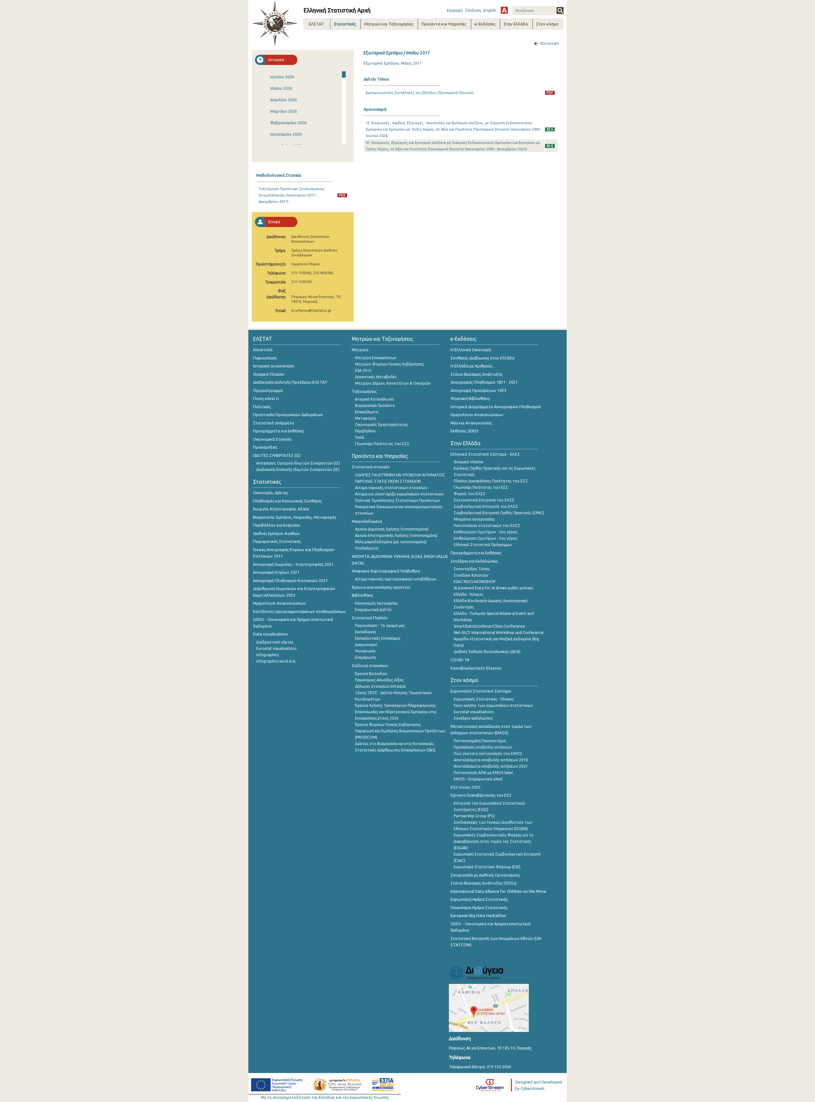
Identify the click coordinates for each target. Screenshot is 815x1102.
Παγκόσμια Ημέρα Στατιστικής (478, 907)
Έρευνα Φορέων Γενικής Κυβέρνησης (388, 724)
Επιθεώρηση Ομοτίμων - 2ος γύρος (486, 532)
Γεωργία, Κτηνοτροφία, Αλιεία (281, 509)
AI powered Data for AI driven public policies (493, 588)
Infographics (267, 655)
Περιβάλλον (365, 431)
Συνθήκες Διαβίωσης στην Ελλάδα (482, 358)
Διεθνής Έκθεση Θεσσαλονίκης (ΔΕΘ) (487, 652)
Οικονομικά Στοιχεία (272, 439)
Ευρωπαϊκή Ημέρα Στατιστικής (479, 899)
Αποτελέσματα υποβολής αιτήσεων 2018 (491, 760)
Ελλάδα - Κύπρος (468, 594)
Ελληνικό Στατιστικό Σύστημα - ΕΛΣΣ (485, 454)
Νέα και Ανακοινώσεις (471, 423)
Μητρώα (360, 349)
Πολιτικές (262, 406)
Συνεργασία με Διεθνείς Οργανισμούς (485, 875)
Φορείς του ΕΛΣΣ (469, 494)
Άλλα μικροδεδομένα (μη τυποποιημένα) (391, 542)
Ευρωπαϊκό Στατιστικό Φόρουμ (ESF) (487, 867)
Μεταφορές (365, 418)
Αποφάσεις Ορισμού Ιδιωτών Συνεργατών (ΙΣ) (298, 463)
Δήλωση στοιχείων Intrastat (380, 686)
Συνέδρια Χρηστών (471, 575)
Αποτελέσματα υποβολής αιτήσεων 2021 (491, 766)
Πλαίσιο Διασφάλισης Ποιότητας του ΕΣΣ (491, 481)
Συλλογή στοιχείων (370, 665)
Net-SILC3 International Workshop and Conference (499, 632)
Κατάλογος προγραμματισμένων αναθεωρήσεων (299, 611)
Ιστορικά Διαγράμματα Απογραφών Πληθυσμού (495, 406)
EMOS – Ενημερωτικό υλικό (478, 779)
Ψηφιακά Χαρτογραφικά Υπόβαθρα (386, 571)
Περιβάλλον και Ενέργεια (276, 525)
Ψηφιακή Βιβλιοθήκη (470, 398)
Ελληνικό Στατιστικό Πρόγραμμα (483, 545)
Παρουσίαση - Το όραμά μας (380, 625)
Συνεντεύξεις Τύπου (472, 569)
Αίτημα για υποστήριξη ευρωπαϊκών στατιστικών (399, 494)
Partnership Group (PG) (474, 816)
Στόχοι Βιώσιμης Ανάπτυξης (476, 374)
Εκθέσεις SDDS (464, 431)
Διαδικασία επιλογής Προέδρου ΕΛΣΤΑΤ (290, 382)
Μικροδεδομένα (367, 521)
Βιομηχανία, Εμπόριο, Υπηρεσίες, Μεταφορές (294, 517)
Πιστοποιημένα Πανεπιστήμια (480, 741)
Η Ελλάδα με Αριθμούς (471, 366)
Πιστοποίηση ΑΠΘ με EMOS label (483, 773)
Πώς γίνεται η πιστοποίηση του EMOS (488, 753)
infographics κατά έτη (275, 661)
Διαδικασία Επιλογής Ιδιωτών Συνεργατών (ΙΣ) (297, 469)
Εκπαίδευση (365, 632)
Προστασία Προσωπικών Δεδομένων (288, 414)
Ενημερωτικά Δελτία (373, 610)
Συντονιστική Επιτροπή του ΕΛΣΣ (484, 500)
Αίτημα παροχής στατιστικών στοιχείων (391, 488)
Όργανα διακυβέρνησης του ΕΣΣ (481, 795)
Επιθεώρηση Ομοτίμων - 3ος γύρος (486, 538)
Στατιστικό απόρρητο (273, 423)
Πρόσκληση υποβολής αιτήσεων (483, 747)
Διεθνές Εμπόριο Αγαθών (276, 533)
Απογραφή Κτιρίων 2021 (276, 572)
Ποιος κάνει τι (266, 398)
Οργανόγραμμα (268, 390)
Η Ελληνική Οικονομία (470, 349)
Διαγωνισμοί (366, 645)
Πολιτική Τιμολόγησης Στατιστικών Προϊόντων (397, 500)
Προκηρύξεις (265, 447)
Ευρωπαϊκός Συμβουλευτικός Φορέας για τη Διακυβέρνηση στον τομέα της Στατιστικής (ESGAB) (493, 841)
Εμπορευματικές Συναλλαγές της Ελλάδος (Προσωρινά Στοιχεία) (420, 93)
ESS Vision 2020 (465, 787)
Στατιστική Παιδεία (369, 617)
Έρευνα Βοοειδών (371, 674)
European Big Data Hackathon (478, 915)
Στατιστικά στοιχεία (370, 467)
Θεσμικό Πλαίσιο (268, 374)
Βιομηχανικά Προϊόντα (375, 405)
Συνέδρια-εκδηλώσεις (473, 718)
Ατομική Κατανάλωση (374, 399)
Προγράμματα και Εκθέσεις (278, 431)
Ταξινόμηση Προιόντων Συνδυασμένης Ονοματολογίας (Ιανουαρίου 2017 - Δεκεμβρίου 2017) (291, 195)
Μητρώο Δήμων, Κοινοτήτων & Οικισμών (392, 383)
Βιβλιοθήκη (362, 595)
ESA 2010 (363, 370)
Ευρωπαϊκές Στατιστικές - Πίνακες (484, 699)
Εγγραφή (455, 10)
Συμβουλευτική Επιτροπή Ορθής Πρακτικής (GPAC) (499, 513)
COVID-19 (459, 660)
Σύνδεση (473, 10)
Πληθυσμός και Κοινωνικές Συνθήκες (287, 501)
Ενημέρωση (365, 657)
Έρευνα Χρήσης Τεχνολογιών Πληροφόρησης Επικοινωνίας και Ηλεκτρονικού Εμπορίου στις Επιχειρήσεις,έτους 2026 (396, 711)
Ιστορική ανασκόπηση (273, 366)
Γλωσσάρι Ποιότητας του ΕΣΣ (382, 444)
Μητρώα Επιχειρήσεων (375, 358)
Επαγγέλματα (366, 412)
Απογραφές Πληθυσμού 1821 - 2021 (484, 382)
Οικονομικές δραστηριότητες (381, 425)
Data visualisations (270, 634)
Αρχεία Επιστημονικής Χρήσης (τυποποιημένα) (396, 535)
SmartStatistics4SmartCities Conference (489, 626)
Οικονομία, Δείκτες (270, 492)
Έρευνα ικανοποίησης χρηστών (381, 587)
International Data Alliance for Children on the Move (498, 891)
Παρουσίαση (265, 358)
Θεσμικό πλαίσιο (468, 462)
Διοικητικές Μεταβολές (376, 377)
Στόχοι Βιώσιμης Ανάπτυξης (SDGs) (483, 883)
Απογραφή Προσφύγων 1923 (478, 390)
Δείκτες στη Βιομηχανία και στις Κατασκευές (394, 744)
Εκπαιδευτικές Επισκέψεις (377, 638)
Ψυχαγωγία (365, 651)
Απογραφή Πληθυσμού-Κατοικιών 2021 (290, 580)
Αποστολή (263, 349)
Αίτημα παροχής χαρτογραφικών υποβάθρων (395, 579)
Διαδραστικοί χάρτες (275, 642)
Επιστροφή (549, 43)
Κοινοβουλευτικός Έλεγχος (475, 668)
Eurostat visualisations (276, 648)
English (490, 10)
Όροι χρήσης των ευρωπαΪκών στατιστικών (493, 705)
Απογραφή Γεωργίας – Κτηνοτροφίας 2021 (293, 564)
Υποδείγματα (366, 548)
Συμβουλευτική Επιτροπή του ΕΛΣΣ (486, 506)
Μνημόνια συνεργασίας (474, 519)
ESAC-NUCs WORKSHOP (474, 581)
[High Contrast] (504, 10)
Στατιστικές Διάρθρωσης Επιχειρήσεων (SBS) (395, 750)
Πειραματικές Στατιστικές (277, 541)
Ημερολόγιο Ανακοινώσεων (279, 603)
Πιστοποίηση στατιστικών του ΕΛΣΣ (487, 525)
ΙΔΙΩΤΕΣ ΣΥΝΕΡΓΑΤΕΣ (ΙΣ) (277, 455)
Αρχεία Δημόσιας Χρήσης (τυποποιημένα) (392, 529)
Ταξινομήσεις (364, 391)
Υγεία (359, 437)
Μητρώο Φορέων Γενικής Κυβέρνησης (389, 364)
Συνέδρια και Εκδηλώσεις (474, 561)
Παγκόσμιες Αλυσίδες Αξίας (379, 680)
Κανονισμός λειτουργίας (376, 603)
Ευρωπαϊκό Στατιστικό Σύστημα (480, 691)
